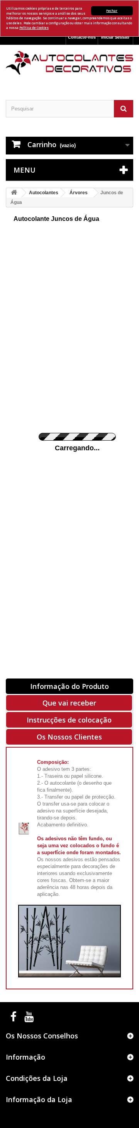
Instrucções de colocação (69, 719)
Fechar (111, 10)
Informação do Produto (69, 686)
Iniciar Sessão (115, 37)
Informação (25, 1057)
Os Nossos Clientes (69, 736)
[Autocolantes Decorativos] (69, 63)
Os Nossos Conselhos (42, 1035)
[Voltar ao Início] (14, 193)
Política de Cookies (34, 27)
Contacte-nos (82, 37)
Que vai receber (69, 702)
